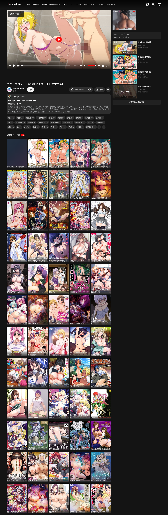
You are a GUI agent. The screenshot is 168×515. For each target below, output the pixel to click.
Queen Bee (18, 88)
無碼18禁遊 (110, 4)
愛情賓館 (43, 122)
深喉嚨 (31, 122)
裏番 (28, 4)
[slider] (45, 65)
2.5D (71, 4)
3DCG (64, 4)
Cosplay (101, 4)
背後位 (30, 118)
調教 (11, 127)
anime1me (14, 4)
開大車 (89, 118)
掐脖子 (100, 122)
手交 (54, 127)
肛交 (70, 118)
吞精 (71, 127)
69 (10, 122)
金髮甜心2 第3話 (144, 57)
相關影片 (10, 135)
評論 (20, 135)
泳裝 (36, 127)
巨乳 (62, 127)
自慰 (90, 122)
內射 (20, 118)
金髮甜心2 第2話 (144, 72)
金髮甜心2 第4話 (144, 42)
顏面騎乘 (90, 127)
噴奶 (11, 118)
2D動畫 (78, 4)
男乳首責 (67, 122)
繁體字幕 (16, 14)
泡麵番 (44, 4)
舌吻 (61, 118)
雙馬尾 (99, 118)
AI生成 (86, 4)
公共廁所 (20, 122)
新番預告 (35, 4)
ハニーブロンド (124, 34)
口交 (52, 118)
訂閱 (30, 90)
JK (19, 127)
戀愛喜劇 (55, 122)
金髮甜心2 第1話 (144, 86)
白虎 (27, 127)
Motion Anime (54, 4)
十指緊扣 (41, 118)
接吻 (79, 118)
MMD (93, 4)
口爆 (80, 127)
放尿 (45, 127)
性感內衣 (79, 122)
